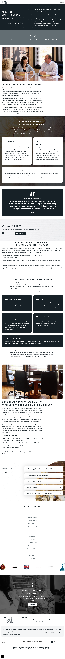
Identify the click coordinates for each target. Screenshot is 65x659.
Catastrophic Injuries (32, 517)
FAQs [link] (57, 39)
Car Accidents (32, 514)
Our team (4, 424)
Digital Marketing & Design (58, 642)
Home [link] (3, 23)
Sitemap (40, 641)
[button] (2, 656)
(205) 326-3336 (34, 650)
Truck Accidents (32, 552)
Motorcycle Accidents (32, 526)
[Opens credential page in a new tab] (8, 567)
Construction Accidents (32, 520)
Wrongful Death (32, 555)
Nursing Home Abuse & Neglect (32, 529)
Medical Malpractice (32, 523)
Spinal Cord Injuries (32, 545)
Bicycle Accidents (32, 510)
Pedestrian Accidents (32, 533)
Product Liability (32, 558)
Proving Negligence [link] (29, 39)
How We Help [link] (39, 39)
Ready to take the (32, 591)
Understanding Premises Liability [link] (14, 39)
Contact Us (32, 604)
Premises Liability (32, 536)
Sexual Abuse (32, 539)
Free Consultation (20, 233)
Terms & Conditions (27, 641)
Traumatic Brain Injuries (32, 548)
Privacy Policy (35, 641)
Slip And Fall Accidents (32, 542)
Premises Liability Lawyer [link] (18, 23)
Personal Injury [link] (8, 23)
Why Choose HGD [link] (49, 39)
